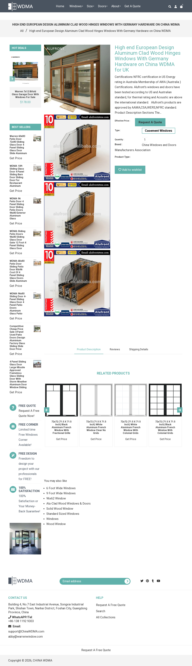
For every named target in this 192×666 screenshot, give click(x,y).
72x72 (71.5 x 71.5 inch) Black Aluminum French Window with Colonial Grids (165, 427)
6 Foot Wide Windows (61, 488)
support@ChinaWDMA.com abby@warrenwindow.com (26, 631)
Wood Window (56, 524)
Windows (52, 519)
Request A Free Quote (110, 605)
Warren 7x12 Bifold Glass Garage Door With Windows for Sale (25, 94)
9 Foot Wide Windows (61, 493)
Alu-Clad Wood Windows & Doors (68, 503)
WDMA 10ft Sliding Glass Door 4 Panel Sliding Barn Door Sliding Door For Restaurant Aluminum (17, 175)
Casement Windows (158, 130)
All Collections (105, 617)
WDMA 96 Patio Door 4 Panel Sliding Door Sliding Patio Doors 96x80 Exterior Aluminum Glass (18, 208)
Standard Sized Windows (62, 514)
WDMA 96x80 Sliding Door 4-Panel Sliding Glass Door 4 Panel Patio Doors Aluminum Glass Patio (18, 303)
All (22, 31)
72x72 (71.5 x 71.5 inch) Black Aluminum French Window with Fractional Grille (61, 427)
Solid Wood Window (59, 508)
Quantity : (119, 139)
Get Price (16, 158)
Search (100, 611)
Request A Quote (150, 122)
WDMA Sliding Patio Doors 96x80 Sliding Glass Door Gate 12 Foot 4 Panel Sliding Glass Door (18, 240)
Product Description (89, 349)
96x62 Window (56, 498)
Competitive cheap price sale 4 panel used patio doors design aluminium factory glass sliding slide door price (17, 337)
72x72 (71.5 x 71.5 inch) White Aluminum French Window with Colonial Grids (131, 427)
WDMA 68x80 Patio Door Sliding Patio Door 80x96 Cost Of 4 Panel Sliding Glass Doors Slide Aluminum (18, 270)
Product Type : (123, 156)
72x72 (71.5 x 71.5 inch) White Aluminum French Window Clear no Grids (96, 427)
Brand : (118, 144)
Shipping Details (138, 349)
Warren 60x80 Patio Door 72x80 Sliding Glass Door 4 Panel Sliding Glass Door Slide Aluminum (18, 145)
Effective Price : (122, 121)
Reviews (115, 349)
